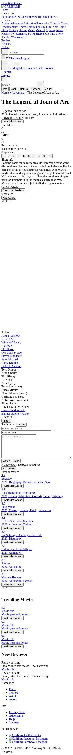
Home (5, 92)
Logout (5, 75)
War (13, 37)
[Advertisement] (36, 249)
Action (5, 23)
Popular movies (10, 16)
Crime (64, 23)
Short (39, 33)
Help (12, 719)
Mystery (50, 30)
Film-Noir (52, 26)
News (59, 30)
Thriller (5, 37)
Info (5, 89)
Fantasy (40, 26)
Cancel (21, 424)
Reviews (36, 89)
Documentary (9, 26)
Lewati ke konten (11, 3)
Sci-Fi (31, 33)
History (13, 30)
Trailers (30, 68)
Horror (23, 30)
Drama (22, 26)
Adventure (16, 23)
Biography (42, 23)
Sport (46, 33)
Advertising (16, 715)
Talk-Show (56, 33)
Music (31, 30)
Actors (49, 68)
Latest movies (29, 16)
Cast (13, 89)
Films (12, 689)
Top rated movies (48, 16)
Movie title (7, 669)
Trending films (16, 68)
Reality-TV (8, 33)
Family (31, 26)
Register (6, 71)
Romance (21, 33)
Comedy (55, 23)
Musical (40, 30)
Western (21, 37)
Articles (39, 68)
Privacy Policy (17, 712)
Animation (29, 23)
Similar (48, 89)
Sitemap (14, 722)
